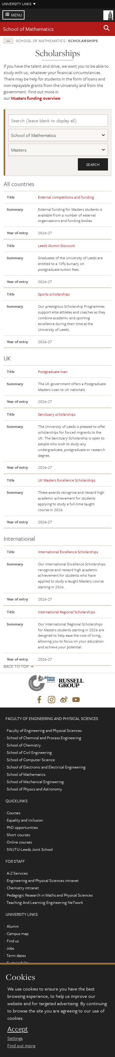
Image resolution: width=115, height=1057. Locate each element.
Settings (15, 1038)
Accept (17, 1029)
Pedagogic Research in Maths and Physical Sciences (50, 895)
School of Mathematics (28, 29)
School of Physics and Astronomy (34, 789)
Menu (16, 15)
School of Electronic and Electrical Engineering (46, 767)
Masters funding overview (35, 98)
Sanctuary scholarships (56, 414)
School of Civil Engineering (29, 752)
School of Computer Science (31, 760)
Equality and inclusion (25, 820)
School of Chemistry (24, 745)
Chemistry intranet (23, 888)
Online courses (19, 842)
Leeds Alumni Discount (56, 245)
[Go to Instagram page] (51, 700)
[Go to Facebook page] (39, 700)
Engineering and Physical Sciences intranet (43, 880)
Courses (13, 813)
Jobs (10, 948)
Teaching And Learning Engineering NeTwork (44, 902)
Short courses (18, 835)
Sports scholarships (54, 294)
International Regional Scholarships (66, 611)
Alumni (13, 926)
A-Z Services (17, 873)
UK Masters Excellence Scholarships (66, 480)
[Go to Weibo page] (63, 700)
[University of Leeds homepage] (108, 14)
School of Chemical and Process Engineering (44, 738)
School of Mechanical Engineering (35, 782)
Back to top (16, 666)
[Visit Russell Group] (72, 684)
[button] (107, 29)
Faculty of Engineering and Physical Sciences (44, 730)
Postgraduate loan (52, 371)
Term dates (16, 955)
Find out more (21, 1045)
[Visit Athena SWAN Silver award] (43, 684)
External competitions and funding (66, 197)
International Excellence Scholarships (68, 551)
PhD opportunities (22, 827)
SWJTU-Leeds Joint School (30, 849)
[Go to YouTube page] (76, 700)
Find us (13, 941)
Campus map (18, 933)
